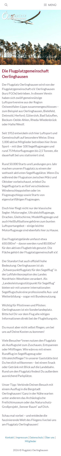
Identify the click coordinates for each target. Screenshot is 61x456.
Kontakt (9, 437)
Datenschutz (36, 437)
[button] (6, 5)
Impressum (22, 437)
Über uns (49, 437)
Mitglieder (30, 441)
